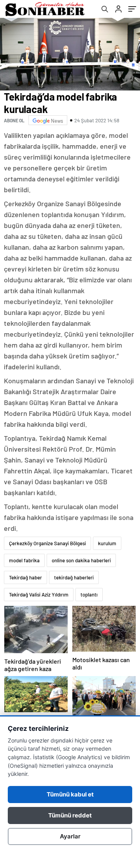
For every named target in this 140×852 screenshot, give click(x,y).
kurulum (107, 543)
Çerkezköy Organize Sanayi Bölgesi (47, 543)
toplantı (89, 594)
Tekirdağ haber (25, 577)
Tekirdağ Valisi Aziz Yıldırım (38, 594)
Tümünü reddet (70, 815)
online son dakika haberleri (81, 560)
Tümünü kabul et (70, 794)
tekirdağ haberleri (74, 577)
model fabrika (24, 560)
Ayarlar (70, 836)
